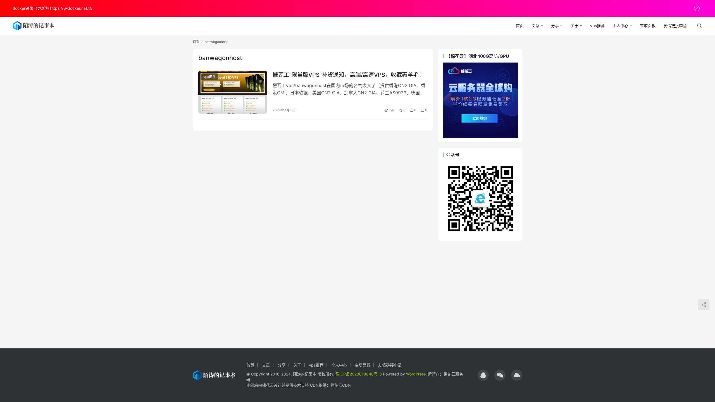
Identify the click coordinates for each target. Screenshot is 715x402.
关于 (574, 25)
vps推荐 (597, 25)
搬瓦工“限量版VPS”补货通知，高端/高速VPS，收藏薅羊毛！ (348, 74)
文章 (535, 25)
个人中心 (620, 25)
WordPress (416, 374)
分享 (555, 25)
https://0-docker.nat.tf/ (71, 8)
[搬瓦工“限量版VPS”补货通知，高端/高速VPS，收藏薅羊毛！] (232, 92)
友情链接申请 (675, 25)
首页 (520, 25)
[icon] (483, 375)
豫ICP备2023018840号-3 (358, 374)
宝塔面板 (648, 25)
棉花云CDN (340, 385)
